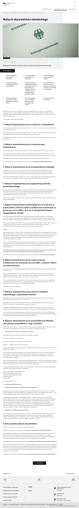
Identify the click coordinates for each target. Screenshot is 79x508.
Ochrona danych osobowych (14, 504)
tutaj (18, 286)
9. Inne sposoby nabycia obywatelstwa (49, 98)
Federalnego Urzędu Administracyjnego (42, 161)
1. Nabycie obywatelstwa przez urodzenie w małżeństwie (11, 77)
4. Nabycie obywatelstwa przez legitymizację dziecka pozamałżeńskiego (12, 84)
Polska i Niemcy (72, 9)
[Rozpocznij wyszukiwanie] (75, 5)
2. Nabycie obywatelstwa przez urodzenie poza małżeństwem (30, 77)
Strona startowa (6, 12)
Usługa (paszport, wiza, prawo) (60, 10)
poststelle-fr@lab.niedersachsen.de (14, 384)
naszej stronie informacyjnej (48, 254)
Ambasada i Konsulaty (47, 9)
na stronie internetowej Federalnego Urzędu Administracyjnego (41, 454)
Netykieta (61, 504)
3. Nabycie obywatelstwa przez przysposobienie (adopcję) (49, 77)
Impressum (5, 504)
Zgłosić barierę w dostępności (52, 504)
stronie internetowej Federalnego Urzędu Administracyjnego (37, 430)
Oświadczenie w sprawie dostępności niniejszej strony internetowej (32, 504)
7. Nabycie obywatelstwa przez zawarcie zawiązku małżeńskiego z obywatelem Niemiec (12, 100)
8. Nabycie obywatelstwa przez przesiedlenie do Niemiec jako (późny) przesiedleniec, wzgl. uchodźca (30, 101)
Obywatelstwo (26, 12)
